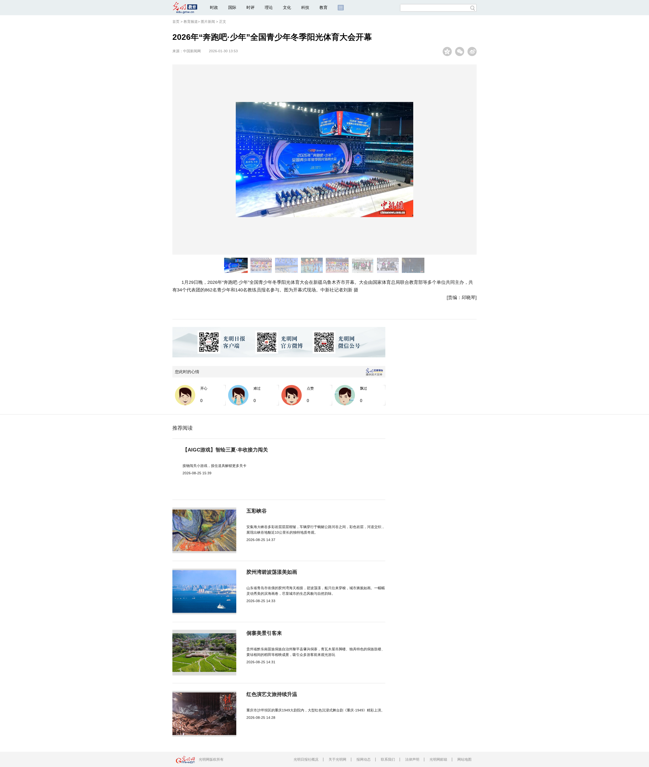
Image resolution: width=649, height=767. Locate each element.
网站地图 (464, 759)
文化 (287, 7)
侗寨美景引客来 (264, 633)
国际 (232, 7)
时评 (250, 7)
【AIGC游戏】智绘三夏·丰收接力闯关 (225, 449)
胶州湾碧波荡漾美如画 (271, 572)
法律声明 (412, 759)
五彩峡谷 (256, 511)
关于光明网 (337, 759)
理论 (269, 7)
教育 (323, 7)
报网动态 (363, 759)
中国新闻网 (192, 51)
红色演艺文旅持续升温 (271, 694)
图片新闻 (208, 22)
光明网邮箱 (438, 759)
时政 (214, 7)
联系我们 (388, 759)
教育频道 (191, 22)
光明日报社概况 (306, 759)
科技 (305, 7)
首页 (175, 22)
